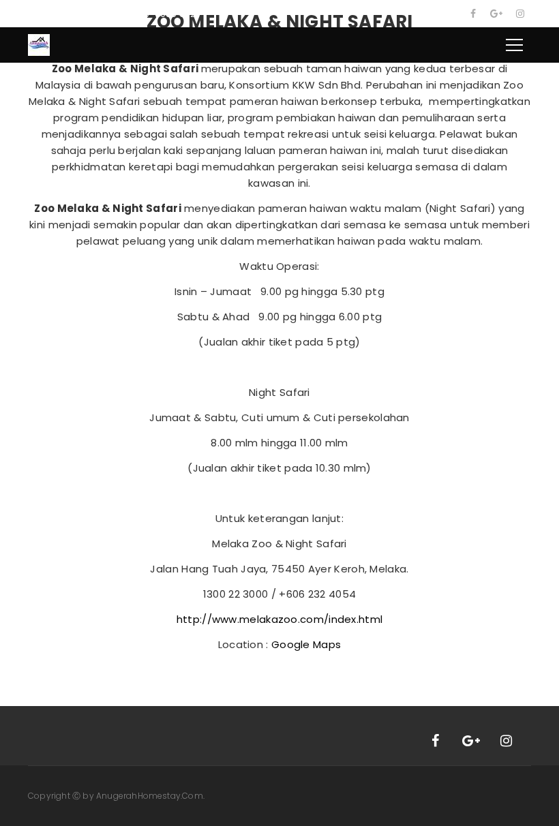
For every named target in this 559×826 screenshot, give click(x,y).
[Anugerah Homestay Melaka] (39, 44)
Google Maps (306, 644)
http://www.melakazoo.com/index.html (280, 619)
